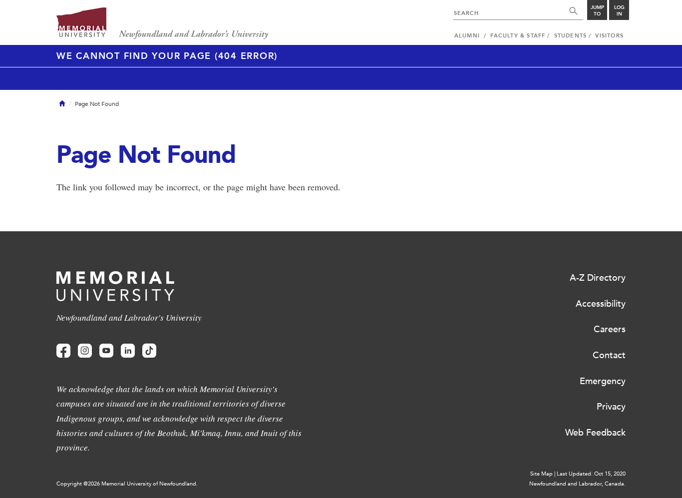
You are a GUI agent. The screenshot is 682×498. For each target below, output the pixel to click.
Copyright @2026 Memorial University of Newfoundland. (127, 484)
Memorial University (162, 23)
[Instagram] (85, 351)
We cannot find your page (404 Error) (167, 55)
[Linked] (128, 351)
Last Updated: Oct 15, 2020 (591, 474)
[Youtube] (106, 351)
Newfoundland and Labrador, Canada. (577, 484)
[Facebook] (63, 351)
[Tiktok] (149, 351)
